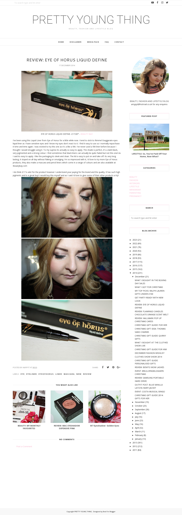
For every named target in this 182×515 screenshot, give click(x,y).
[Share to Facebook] (102, 367)
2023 (135, 239)
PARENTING (135, 192)
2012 (135, 446)
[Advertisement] (150, 476)
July (136, 416)
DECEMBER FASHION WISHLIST (150, 353)
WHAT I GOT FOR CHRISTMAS (149, 287)
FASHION (133, 180)
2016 (135, 265)
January (138, 439)
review (87, 374)
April (137, 427)
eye (23, 374)
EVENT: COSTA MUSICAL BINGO (150, 391)
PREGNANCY (135, 196)
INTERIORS (134, 183)
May (137, 424)
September (140, 409)
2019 (135, 254)
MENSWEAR (135, 189)
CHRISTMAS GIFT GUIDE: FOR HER (151, 325)
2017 (135, 261)
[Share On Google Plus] (118, 367)
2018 (135, 258)
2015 (135, 269)
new (78, 374)
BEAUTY (133, 177)
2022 (135, 243)
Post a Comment (24, 446)
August (138, 413)
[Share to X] (108, 367)
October (138, 405)
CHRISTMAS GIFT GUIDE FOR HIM (151, 349)
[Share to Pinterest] (113, 367)
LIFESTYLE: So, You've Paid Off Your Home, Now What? (149, 155)
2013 (135, 442)
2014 (135, 273)
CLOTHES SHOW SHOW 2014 (148, 356)
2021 (135, 247)
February (139, 435)
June (137, 420)
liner (58, 374)
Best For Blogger (109, 511)
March (138, 431)
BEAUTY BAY (87, 134)
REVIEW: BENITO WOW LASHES (149, 367)
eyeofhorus (46, 374)
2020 (135, 250)
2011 (135, 450)
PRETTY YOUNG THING (91, 19)
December (140, 276)
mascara (69, 374)
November (140, 402)
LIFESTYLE (134, 186)
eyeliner (31, 374)
